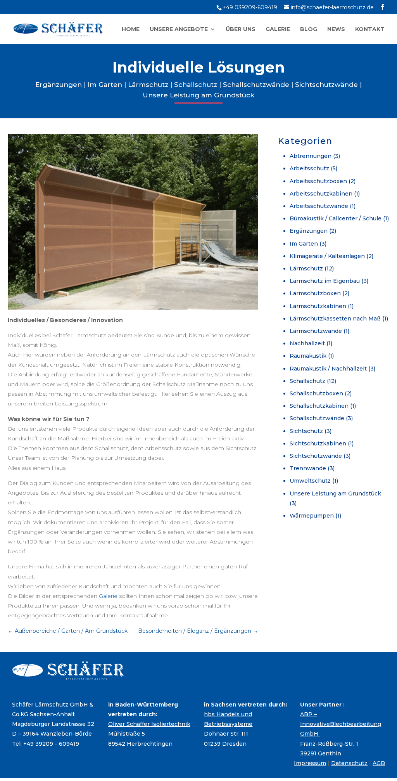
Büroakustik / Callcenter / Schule (335, 218)
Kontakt (370, 29)
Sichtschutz (306, 431)
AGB (379, 763)
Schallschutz (195, 84)
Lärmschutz (148, 84)
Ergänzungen (58, 84)
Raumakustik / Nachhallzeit (328, 368)
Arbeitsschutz (309, 168)
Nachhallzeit (307, 343)
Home (131, 29)
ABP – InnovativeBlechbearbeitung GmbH (340, 724)
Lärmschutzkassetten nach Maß (335, 318)
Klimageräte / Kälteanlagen (327, 256)
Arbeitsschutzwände (319, 206)
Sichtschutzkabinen (318, 443)
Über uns (240, 29)
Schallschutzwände (256, 84)
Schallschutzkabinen (319, 405)
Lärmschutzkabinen (318, 306)
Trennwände (308, 468)
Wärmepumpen (312, 515)
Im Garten (105, 84)
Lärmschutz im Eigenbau (325, 280)
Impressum (310, 763)
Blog (308, 29)
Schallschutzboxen (316, 393)
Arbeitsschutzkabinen (321, 193)
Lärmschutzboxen (315, 293)
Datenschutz (349, 763)
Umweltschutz (310, 480)
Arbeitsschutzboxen (318, 181)
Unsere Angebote (179, 29)
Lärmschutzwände (316, 330)
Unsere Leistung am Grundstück (198, 95)
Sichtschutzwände (326, 84)
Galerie (278, 29)
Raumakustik (308, 355)
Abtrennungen (310, 155)
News (336, 29)
